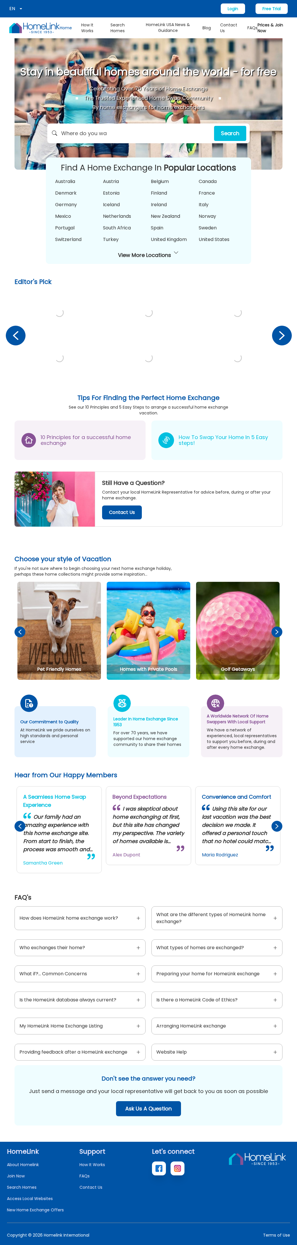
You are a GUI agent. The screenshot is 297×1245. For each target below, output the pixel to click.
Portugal (65, 227)
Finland (159, 193)
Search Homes (118, 28)
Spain (157, 227)
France (207, 193)
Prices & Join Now (270, 28)
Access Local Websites (30, 1198)
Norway (207, 216)
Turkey (111, 239)
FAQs (252, 28)
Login (233, 9)
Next (281, 335)
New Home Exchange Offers (35, 1210)
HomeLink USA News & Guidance (168, 27)
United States (214, 239)
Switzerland (68, 239)
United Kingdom (169, 239)
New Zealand (165, 216)
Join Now (16, 1176)
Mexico (63, 216)
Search (230, 133)
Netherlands (117, 216)
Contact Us (228, 28)
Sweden (208, 227)
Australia (65, 181)
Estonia (111, 193)
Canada (208, 181)
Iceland (111, 204)
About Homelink (23, 1165)
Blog (206, 28)
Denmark (66, 193)
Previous (15, 335)
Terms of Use (276, 1235)
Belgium (160, 181)
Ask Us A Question (148, 1108)
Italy (204, 204)
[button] (148, 133)
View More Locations (144, 255)
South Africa (117, 227)
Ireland (159, 204)
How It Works (87, 28)
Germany (66, 204)
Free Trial (271, 9)
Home (66, 28)
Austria (111, 181)
